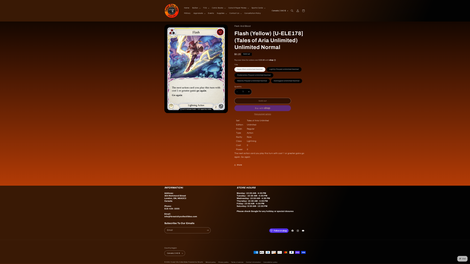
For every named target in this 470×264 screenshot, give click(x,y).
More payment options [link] (262, 114)
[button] (196, 8)
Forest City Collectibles (179, 262)
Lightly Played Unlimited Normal (285, 70)
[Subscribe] (207, 230)
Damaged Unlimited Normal (288, 81)
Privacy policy (223, 262)
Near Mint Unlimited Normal (251, 70)
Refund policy (211, 262)
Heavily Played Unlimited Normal (253, 81)
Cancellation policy (270, 262)
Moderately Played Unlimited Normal (255, 75)
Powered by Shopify (195, 262)
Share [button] (239, 165)
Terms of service (237, 262)
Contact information (253, 262)
